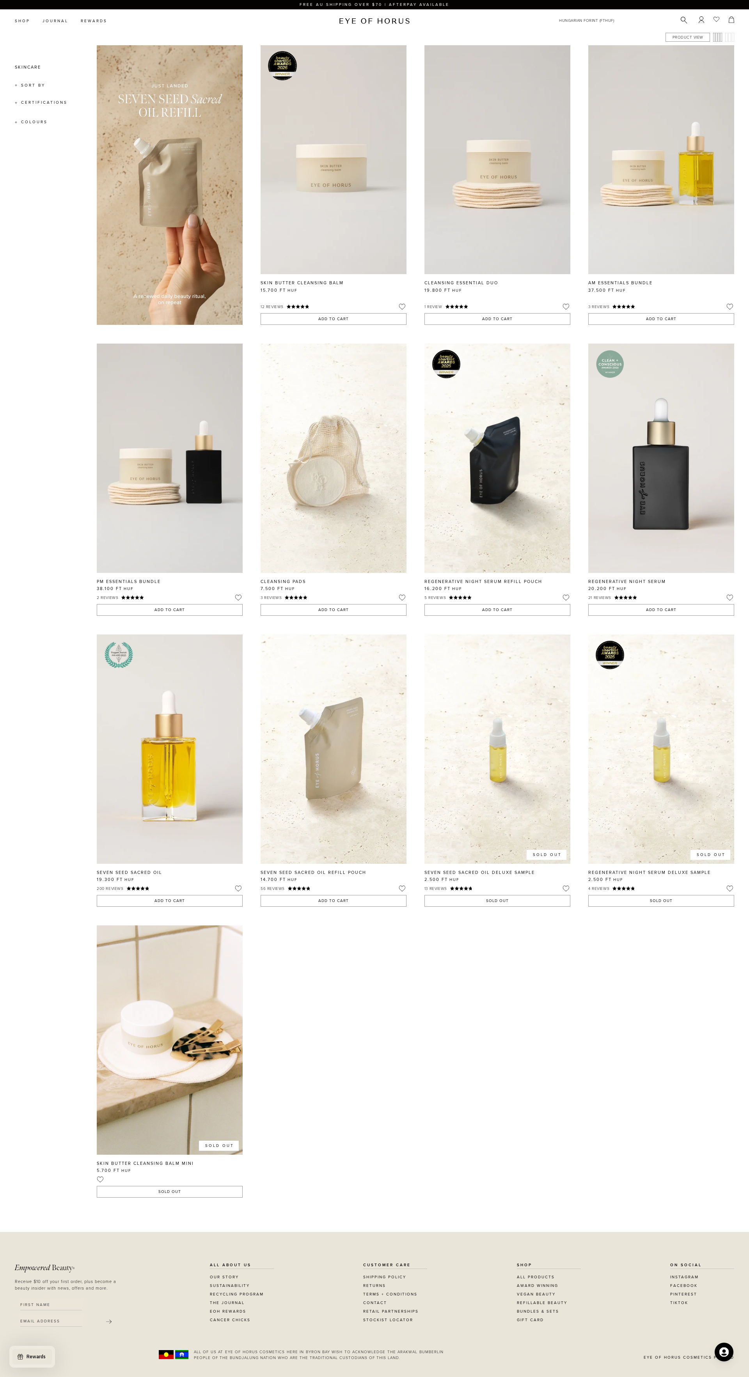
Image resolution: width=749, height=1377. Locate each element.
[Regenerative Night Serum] (661, 458)
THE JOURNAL (227, 1303)
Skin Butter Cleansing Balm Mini (145, 1163)
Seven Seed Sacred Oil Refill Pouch (313, 872)
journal (55, 21)
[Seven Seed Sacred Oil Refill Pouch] (333, 748)
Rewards (94, 21)
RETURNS (374, 1286)
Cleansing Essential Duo (461, 282)
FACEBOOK (684, 1286)
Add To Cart (333, 319)
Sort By (33, 85)
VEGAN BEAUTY (536, 1294)
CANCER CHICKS (230, 1320)
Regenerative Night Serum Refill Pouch (483, 581)
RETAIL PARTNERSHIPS (391, 1311)
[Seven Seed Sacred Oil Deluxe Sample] (497, 748)
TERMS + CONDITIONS (390, 1294)
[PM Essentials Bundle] (170, 458)
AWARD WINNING (537, 1286)
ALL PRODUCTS (536, 1277)
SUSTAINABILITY (230, 1286)
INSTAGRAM (684, 1277)
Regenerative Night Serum (627, 581)
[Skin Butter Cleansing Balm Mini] (170, 1039)
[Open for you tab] (724, 1352)
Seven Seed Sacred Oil (129, 872)
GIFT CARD (530, 1320)
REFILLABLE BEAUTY (542, 1303)
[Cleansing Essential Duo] (497, 159)
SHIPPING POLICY (384, 1277)
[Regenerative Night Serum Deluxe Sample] (661, 748)
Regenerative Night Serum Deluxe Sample (649, 872)
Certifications (44, 103)
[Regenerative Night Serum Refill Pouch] (497, 458)
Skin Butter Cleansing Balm (302, 282)
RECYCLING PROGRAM (237, 1294)
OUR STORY (224, 1277)
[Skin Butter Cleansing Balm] (333, 159)
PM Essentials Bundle (129, 581)
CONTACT (375, 1303)
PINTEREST (683, 1294)
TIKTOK (679, 1303)
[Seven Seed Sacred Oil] (170, 748)
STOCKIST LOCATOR (388, 1320)
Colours (34, 122)
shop (22, 21)
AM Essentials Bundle (620, 282)
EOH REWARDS (228, 1311)
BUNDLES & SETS (538, 1311)
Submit (108, 1321)
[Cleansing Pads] (333, 458)
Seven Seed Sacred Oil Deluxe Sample (479, 872)
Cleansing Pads (283, 581)
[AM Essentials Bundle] (661, 159)
